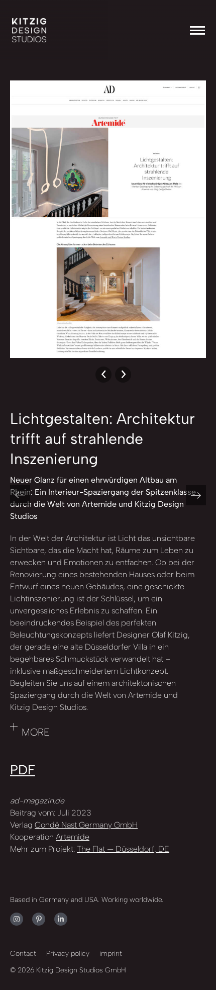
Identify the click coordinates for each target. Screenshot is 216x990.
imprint (110, 953)
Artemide (72, 837)
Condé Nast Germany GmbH (86, 825)
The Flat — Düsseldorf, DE (123, 849)
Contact (23, 953)
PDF (22, 770)
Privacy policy (67, 953)
